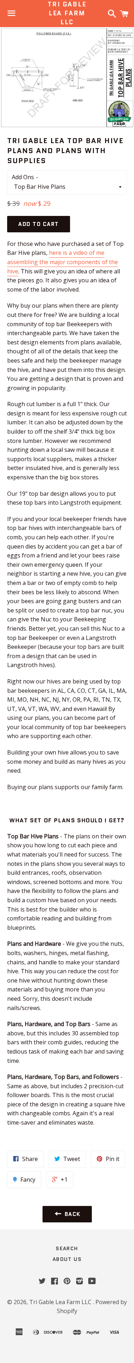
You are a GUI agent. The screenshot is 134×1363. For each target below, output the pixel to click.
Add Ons (23, 177)
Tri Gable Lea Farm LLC (67, 13)
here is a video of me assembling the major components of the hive (62, 262)
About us (67, 1259)
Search (67, 1248)
